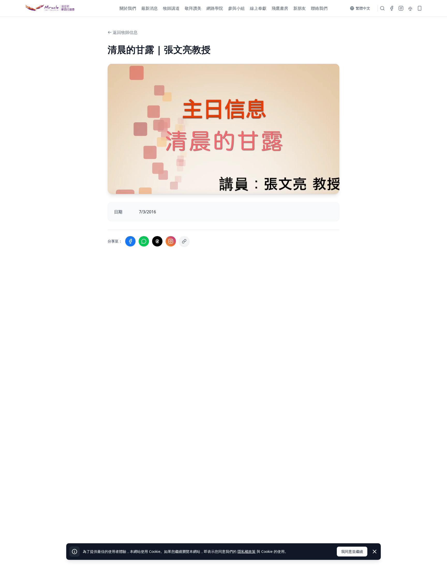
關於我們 (128, 8)
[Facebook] (391, 8)
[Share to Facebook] (130, 241)
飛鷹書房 (280, 8)
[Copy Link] (184, 241)
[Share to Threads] (157, 241)
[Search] (382, 8)
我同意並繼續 (352, 551)
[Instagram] (401, 8)
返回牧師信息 (125, 32)
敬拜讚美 (193, 8)
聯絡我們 (319, 8)
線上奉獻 (258, 8)
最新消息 (149, 8)
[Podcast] (410, 8)
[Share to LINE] (144, 241)
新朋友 (299, 8)
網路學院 (214, 8)
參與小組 (236, 8)
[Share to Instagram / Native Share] (171, 241)
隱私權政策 (246, 551)
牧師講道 (171, 8)
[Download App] (419, 8)
